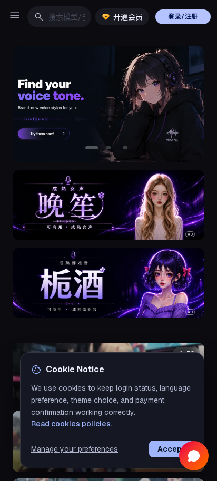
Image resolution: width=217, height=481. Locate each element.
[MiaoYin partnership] (108, 104)
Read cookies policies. (71, 423)
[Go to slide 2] (108, 147)
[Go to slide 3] (125, 147)
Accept (171, 449)
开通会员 (128, 17)
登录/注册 (183, 17)
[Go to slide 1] (91, 147)
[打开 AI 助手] (194, 455)
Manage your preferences (74, 449)
